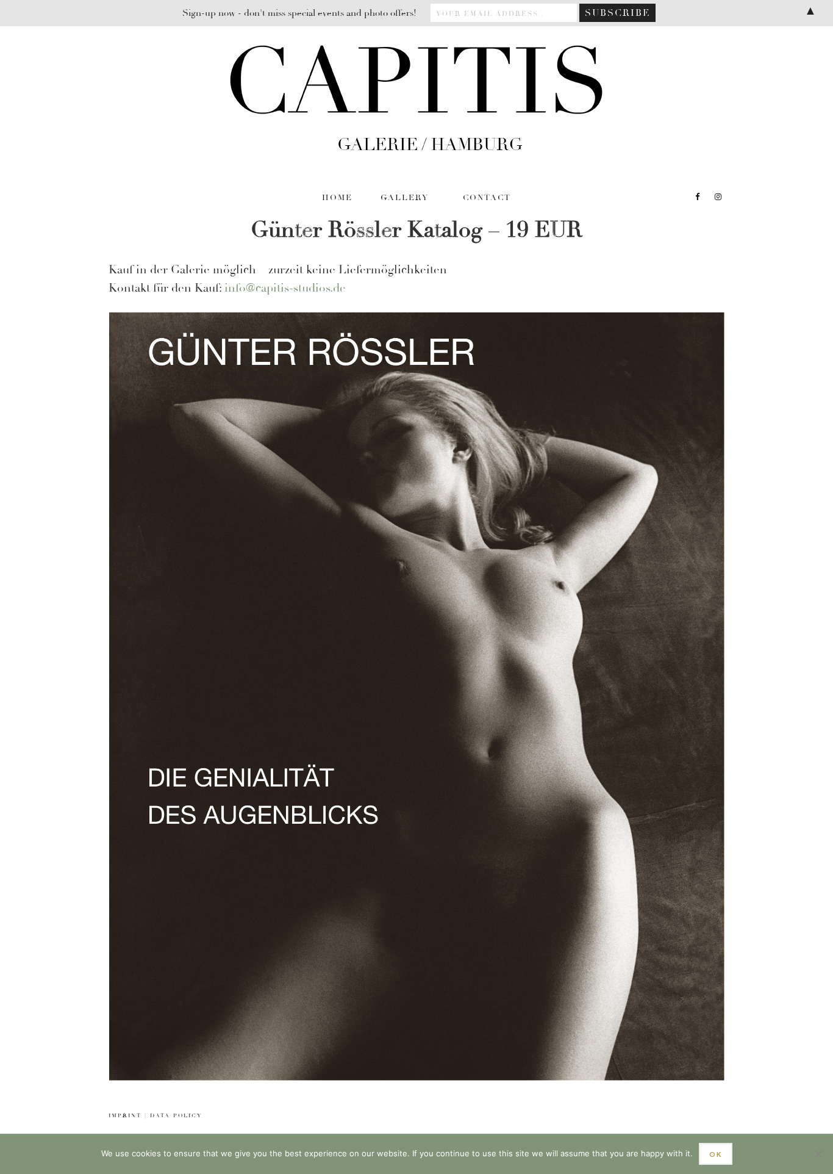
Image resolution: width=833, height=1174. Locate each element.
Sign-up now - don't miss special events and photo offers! (299, 12)
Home (337, 198)
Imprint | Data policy (155, 1115)
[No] (818, 1154)
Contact (487, 198)
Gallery (405, 198)
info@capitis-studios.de (285, 288)
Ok (715, 1154)
